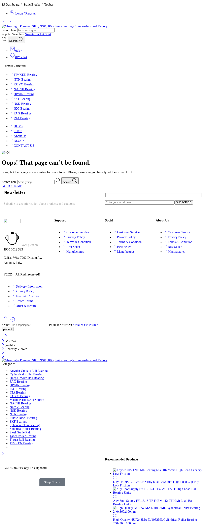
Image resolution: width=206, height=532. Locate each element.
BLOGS (19, 140)
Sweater (30, 34)
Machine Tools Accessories (27, 399)
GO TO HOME (12, 186)
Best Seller (73, 246)
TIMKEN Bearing (25, 74)
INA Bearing (22, 118)
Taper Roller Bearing (23, 436)
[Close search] (5, 337)
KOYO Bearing (24, 84)
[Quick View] (115, 478)
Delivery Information (29, 286)
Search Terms (24, 301)
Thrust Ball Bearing (22, 439)
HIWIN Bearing (24, 94)
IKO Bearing (22, 108)
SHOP (18, 131)
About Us (20, 136)
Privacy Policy (75, 237)
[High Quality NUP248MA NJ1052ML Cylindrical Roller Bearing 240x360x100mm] (157, 511)
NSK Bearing (22, 103)
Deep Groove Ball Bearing (27, 378)
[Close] (3, 341)
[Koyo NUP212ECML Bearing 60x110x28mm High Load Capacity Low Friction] (157, 473)
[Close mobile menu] (3, 356)
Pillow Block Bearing (23, 418)
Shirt (48, 34)
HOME (18, 126)
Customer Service (77, 232)
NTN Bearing (22, 79)
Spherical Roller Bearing (25, 428)
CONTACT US (24, 145)
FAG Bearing (22, 113)
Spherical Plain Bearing (25, 425)
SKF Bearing (22, 99)
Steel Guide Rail (20, 432)
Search (13, 40)
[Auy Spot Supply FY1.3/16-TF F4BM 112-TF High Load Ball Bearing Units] (157, 492)
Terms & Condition (78, 242)
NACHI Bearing (24, 89)
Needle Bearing (20, 407)
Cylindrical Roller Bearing (26, 374)
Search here (9, 30)
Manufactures (75, 251)
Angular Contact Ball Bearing (29, 370)
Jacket (40, 34)
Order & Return (26, 306)
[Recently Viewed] (12, 321)
